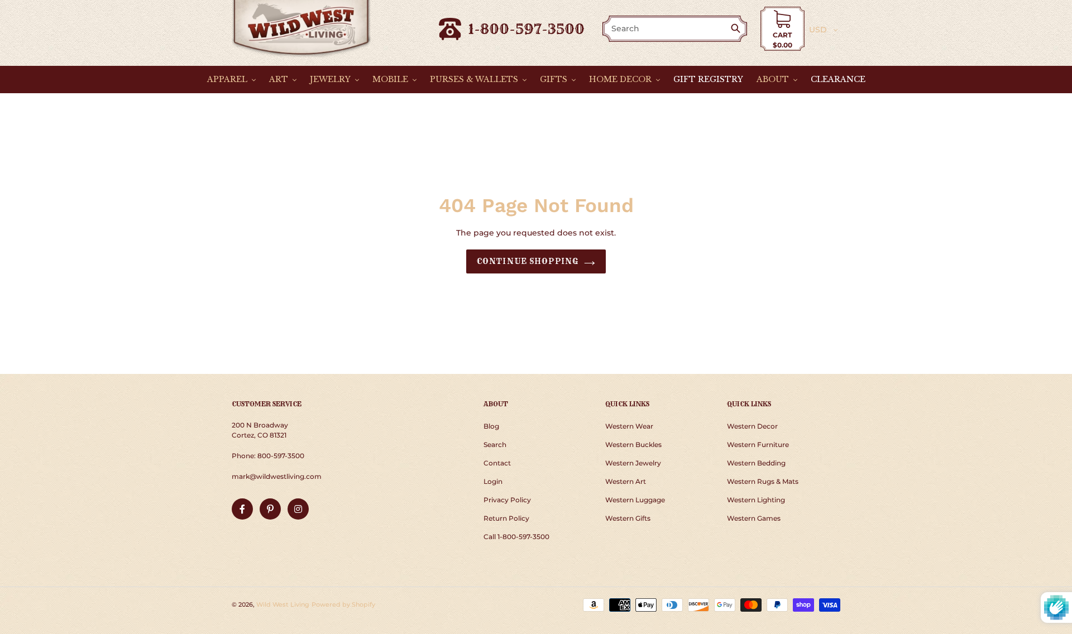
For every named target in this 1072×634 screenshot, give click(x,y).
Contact (497, 463)
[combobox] (667, 28)
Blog (491, 426)
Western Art (625, 481)
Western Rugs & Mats (762, 481)
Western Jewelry (633, 463)
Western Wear (629, 426)
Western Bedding (756, 463)
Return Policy (506, 518)
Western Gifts (627, 518)
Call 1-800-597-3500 (516, 536)
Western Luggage (635, 500)
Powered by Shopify (343, 604)
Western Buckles (633, 444)
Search (495, 444)
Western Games (754, 518)
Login (493, 481)
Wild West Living (282, 604)
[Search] (738, 29)
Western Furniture (758, 444)
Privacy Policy (507, 500)
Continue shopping (527, 261)
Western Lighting (756, 500)
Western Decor (752, 426)
